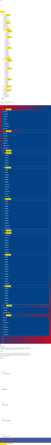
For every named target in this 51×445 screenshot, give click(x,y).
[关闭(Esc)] (11, 443)
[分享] (8, 443)
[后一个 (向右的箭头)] (5, 444)
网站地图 (3, 441)
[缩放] (1, 443)
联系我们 (3, 440)
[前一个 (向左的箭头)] (1, 444)
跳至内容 (1, 0)
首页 (2, 439)
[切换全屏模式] (5, 443)
